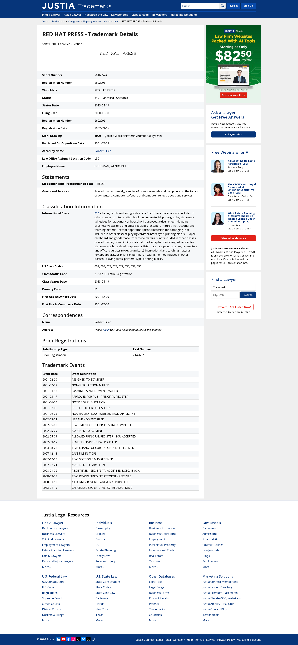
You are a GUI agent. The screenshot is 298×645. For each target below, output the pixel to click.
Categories (74, 21)
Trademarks (58, 21)
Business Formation (162, 528)
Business (155, 523)
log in (106, 330)
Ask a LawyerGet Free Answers (227, 115)
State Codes (103, 587)
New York (102, 609)
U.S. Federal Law (54, 576)
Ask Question (233, 134)
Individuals (104, 523)
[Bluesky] (83, 639)
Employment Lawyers (56, 545)
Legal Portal (163, 639)
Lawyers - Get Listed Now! (233, 307)
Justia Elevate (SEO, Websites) (221, 598)
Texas (99, 615)
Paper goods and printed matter (100, 21)
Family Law (103, 556)
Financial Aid (210, 539)
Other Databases (162, 576)
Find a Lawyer (51, 14)
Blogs (206, 556)
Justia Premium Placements (220, 593)
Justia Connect (145, 639)
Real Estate (156, 556)
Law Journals (210, 550)
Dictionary (209, 528)
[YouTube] (63, 639)
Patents (154, 604)
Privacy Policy (226, 639)
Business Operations (162, 534)
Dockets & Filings (53, 615)
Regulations (50, 593)
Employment (157, 539)
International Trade (162, 550)
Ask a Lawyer (72, 14)
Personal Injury (105, 561)
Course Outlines (212, 545)
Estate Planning (106, 550)
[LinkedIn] (58, 639)
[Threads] (78, 639)
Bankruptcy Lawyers (55, 528)
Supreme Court (52, 598)
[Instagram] (73, 639)
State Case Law (105, 593)
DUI (98, 545)
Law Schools (119, 14)
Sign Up (248, 5)
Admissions (209, 534)
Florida (100, 604)
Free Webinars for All (230, 152)
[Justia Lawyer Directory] (93, 639)
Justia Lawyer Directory (217, 587)
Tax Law (154, 561)
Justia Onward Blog (214, 609)
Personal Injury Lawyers (57, 561)
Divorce (100, 539)
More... (46, 567)
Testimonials (210, 615)
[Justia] (58, 6)
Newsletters (159, 14)
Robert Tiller (103, 151)
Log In (234, 5)
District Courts (51, 609)
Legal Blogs (156, 587)
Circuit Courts (51, 604)
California (102, 598)
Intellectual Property (162, 545)
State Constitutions (108, 582)
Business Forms (159, 593)
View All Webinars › (233, 238)
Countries (155, 615)
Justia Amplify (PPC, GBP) (218, 604)
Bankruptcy (103, 528)
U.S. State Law (106, 576)
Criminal (101, 534)
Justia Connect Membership (220, 582)
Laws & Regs (140, 14)
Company (179, 639)
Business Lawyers (53, 534)
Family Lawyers (52, 556)
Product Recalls (159, 598)
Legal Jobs (155, 582)
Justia (45, 21)
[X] (88, 639)
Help (190, 639)
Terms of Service (205, 639)
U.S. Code (48, 587)
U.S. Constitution (53, 582)
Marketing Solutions (184, 14)
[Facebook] (68, 639)
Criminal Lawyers (53, 539)
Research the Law (96, 14)
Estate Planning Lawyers (58, 550)
